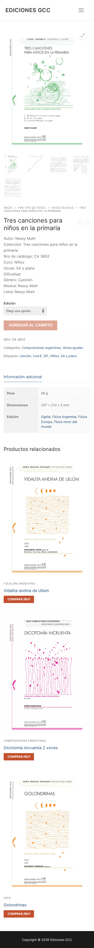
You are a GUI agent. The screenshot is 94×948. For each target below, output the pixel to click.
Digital (45, 417)
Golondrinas (15, 904)
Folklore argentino (19, 583)
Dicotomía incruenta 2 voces (31, 747)
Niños (54, 356)
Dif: (46, 356)
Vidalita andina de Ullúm (26, 590)
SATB (7, 898)
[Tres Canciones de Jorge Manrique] (80, 222)
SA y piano (69, 356)
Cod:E (37, 356)
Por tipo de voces (32, 207)
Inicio (8, 207)
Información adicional (23, 376)
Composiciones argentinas (41, 348)
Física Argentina (64, 417)
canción (25, 356)
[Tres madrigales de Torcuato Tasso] (88, 222)
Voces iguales (62, 207)
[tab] (23, 377)
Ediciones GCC (27, 10)
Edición (10, 303)
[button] (83, 35)
